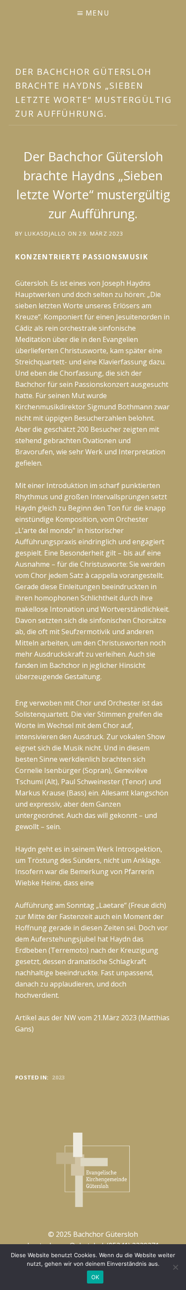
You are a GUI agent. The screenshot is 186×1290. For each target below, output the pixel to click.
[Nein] (175, 1267)
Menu (97, 13)
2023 (58, 1077)
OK (95, 1277)
